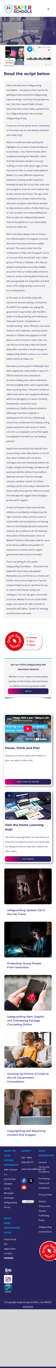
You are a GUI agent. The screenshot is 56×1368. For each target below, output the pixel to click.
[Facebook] (24, 1180)
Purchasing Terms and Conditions (44, 1183)
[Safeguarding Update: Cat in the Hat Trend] (28, 886)
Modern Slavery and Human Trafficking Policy (44, 1211)
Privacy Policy (45, 1194)
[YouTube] (24, 1187)
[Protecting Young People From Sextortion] (28, 939)
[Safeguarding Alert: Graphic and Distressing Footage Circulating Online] (28, 993)
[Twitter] (31, 1180)
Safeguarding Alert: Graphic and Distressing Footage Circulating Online (25, 1020)
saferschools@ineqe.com (33, 1169)
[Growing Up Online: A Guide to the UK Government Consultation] (28, 1050)
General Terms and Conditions (44, 1167)
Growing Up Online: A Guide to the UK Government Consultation (28, 1077)
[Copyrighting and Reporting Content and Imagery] (28, 1107)
